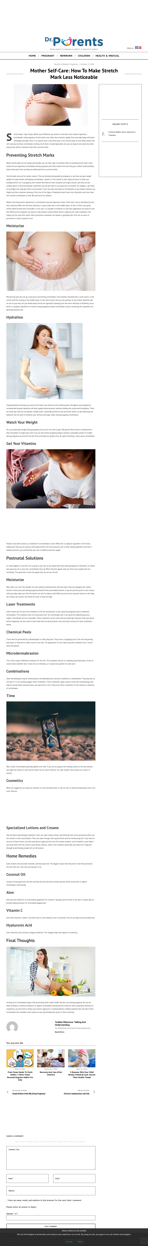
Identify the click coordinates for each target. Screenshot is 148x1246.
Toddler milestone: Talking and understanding (70, 1023)
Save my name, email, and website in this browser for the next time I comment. (45, 1200)
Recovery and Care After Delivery (51, 1073)
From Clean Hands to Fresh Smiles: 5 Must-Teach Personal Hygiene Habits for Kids (20, 1076)
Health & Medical (61, 64)
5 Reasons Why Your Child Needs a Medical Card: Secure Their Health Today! (81, 1075)
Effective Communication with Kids (76, 1092)
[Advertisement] (74, 16)
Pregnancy (73, 64)
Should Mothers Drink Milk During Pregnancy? (28, 1092)
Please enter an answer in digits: (21, 1207)
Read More (59, 1032)
